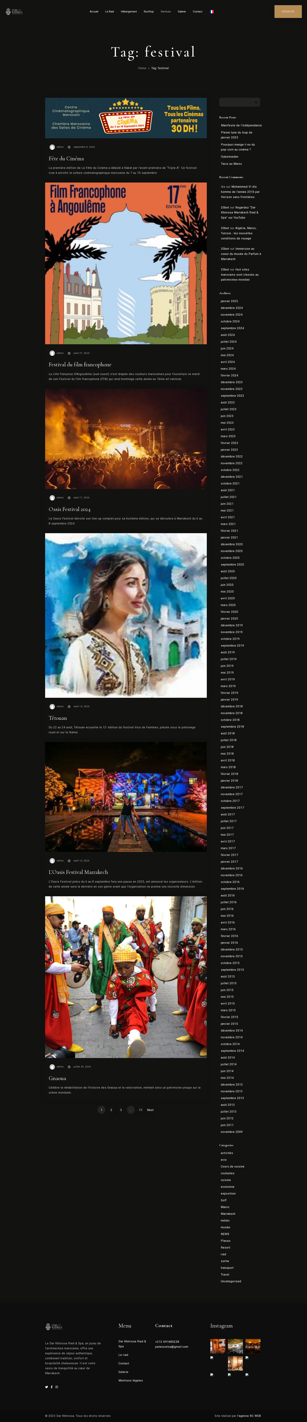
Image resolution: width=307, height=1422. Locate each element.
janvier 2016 (229, 942)
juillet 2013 (229, 1111)
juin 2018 (227, 747)
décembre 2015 (232, 949)
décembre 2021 (232, 476)
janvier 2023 (229, 449)
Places (226, 1240)
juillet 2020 (229, 578)
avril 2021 (228, 517)
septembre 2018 (232, 726)
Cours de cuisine (232, 1166)
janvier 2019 (229, 699)
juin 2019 (227, 666)
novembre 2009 (232, 1132)
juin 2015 (227, 990)
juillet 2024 (229, 341)
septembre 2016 (232, 888)
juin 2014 (227, 1071)
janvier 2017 (229, 861)
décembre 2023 (232, 382)
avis (224, 1159)
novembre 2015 (232, 956)
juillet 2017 (229, 821)
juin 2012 (227, 1118)
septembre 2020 (232, 564)
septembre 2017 (232, 807)
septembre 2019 (232, 645)
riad (223, 1254)
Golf (224, 1200)
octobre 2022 (230, 470)
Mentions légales (131, 1380)
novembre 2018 (232, 713)
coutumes (228, 1173)
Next (150, 1110)
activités (227, 1153)
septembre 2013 (232, 1098)
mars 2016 (228, 929)
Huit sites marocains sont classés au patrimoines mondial (240, 275)
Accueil (94, 11)
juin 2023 (227, 416)
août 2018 (228, 733)
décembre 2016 (232, 868)
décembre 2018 (232, 706)
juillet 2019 (229, 659)
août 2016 (228, 895)
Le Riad (109, 11)
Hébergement (129, 11)
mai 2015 (227, 996)
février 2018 (229, 774)
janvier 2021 (229, 537)
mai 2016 (227, 915)
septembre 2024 (232, 328)
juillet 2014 (229, 1064)
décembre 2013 (232, 1084)
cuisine (226, 1180)
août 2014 (228, 1057)
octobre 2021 (230, 483)
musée (225, 1227)
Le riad (123, 1355)
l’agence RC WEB (249, 1416)
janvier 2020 (229, 618)
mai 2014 (227, 1078)
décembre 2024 (232, 308)
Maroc (225, 1207)
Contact (197, 11)
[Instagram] (56, 1387)
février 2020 (229, 612)
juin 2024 (227, 348)
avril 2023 (228, 429)
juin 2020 (227, 585)
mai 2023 (227, 422)
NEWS (225, 1234)
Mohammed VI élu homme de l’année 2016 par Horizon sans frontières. (240, 192)
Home (142, 68)
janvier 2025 (229, 301)
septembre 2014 (232, 1051)
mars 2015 (228, 1010)
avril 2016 (228, 922)
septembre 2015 (232, 969)
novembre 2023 (232, 389)
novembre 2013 (232, 1091)
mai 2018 (227, 753)
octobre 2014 (230, 1044)
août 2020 (228, 571)
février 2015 (229, 1017)
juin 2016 (227, 909)
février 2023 (229, 443)
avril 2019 (228, 679)
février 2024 (229, 375)
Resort (225, 1247)
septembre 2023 (232, 395)
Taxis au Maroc (231, 163)
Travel (225, 1274)
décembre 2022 (232, 456)
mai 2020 (227, 591)
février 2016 (229, 936)
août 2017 (228, 814)
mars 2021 (228, 524)
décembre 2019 (232, 625)
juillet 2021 (229, 497)
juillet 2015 (229, 983)
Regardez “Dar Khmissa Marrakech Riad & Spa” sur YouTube (239, 212)
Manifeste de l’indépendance (241, 125)
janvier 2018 (229, 780)
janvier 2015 (229, 1023)
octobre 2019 (230, 639)
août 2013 (228, 1105)
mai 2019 (227, 672)
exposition (228, 1193)
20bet (225, 207)
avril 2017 (228, 841)
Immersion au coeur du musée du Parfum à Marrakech (241, 254)
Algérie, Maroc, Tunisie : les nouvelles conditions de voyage (239, 233)
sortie (225, 1261)
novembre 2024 (232, 314)
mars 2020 (228, 605)
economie (228, 1186)
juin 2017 (227, 828)
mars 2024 (228, 368)
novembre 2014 (232, 1037)
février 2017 (229, 855)
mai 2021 (227, 510)
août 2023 (228, 402)
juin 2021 (227, 503)
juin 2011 (227, 1125)
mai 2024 (227, 355)
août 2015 (228, 976)
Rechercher (256, 102)
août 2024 (228, 335)
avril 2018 (228, 760)
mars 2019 (228, 686)
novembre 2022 (232, 463)
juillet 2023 (229, 409)
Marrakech (228, 1213)
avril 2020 (228, 598)
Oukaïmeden (229, 156)
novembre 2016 (232, 875)
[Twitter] (47, 1387)
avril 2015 (228, 1003)
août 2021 (228, 490)
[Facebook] (52, 1387)
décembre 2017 (232, 787)
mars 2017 (228, 848)
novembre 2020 (232, 551)
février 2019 (229, 693)
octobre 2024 (230, 321)
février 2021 (229, 530)
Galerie (182, 11)
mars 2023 (228, 436)
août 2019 (228, 652)
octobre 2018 (230, 720)
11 (140, 1110)
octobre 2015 (230, 963)
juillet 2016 (229, 902)
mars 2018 (228, 767)
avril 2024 (228, 362)
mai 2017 (227, 834)
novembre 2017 (232, 794)
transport (227, 1268)
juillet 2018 (229, 740)
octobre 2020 (230, 557)
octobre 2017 (230, 801)
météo (225, 1220)
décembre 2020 (232, 544)
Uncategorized (231, 1281)
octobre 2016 (230, 882)
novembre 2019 (232, 632)
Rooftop (149, 11)
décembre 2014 (232, 1030)
